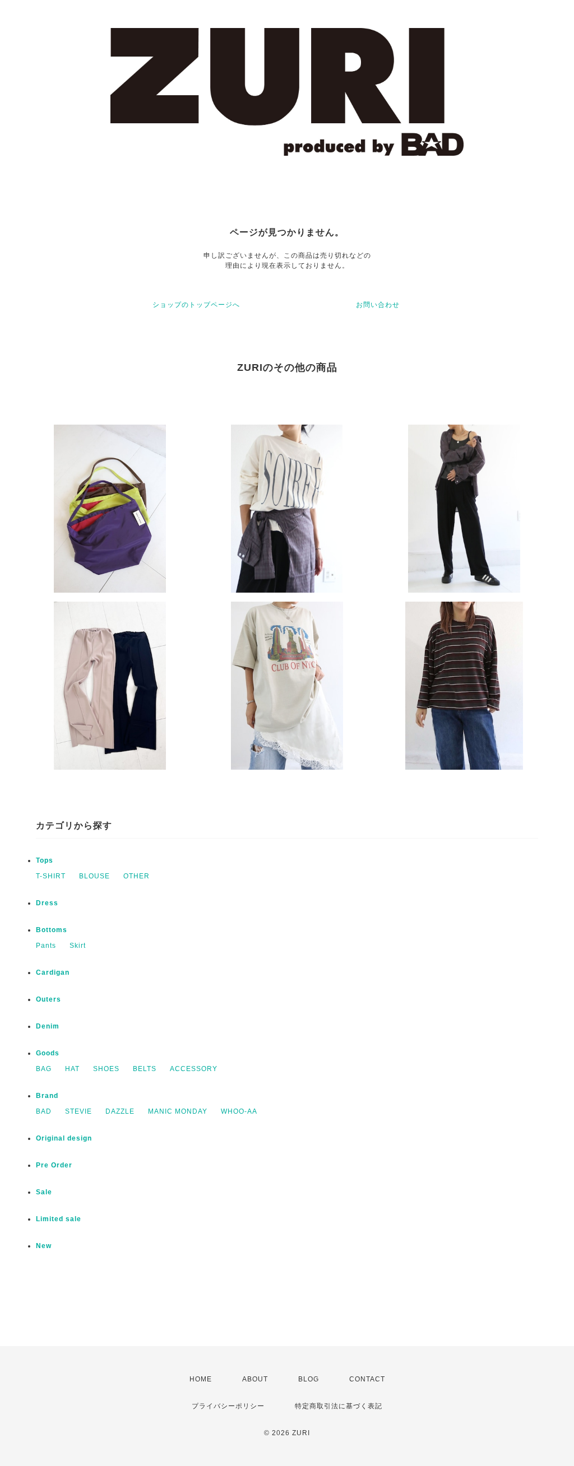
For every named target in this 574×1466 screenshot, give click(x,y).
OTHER (136, 876)
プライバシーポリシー (228, 1406)
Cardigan (53, 972)
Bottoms (51, 930)
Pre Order (54, 1165)
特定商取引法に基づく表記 (338, 1406)
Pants (46, 946)
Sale (44, 1192)
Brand (47, 1096)
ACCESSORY (193, 1069)
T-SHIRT (51, 876)
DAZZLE (120, 1111)
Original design (64, 1138)
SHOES (106, 1069)
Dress (47, 903)
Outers (48, 999)
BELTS (144, 1069)
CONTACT (367, 1379)
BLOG (308, 1379)
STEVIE (78, 1111)
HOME (200, 1379)
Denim (47, 1026)
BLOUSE (94, 876)
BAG (44, 1069)
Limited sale (58, 1219)
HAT (72, 1069)
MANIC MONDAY (177, 1111)
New (44, 1246)
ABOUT (255, 1379)
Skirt (78, 946)
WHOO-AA (239, 1111)
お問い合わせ (378, 305)
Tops (44, 860)
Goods (47, 1053)
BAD (44, 1111)
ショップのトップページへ (196, 305)
